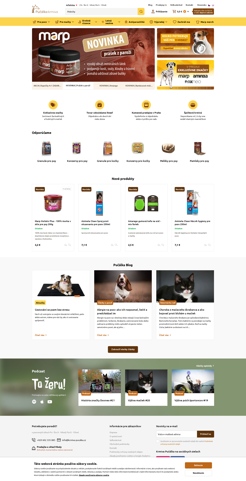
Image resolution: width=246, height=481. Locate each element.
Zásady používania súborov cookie (94, 475)
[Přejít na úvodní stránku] (45, 8)
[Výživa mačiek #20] (146, 381)
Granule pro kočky (108, 160)
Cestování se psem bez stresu (52, 309)
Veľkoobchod (115, 440)
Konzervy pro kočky (138, 160)
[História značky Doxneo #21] (99, 381)
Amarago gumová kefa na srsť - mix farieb (144, 222)
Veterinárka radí (168, 302)
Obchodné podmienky (119, 444)
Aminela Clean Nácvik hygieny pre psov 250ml (192, 222)
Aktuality (40, 302)
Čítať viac (40, 335)
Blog (150, 5)
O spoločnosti (116, 436)
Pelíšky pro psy (169, 160)
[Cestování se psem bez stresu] (61, 286)
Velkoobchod (176, 5)
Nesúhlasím (198, 473)
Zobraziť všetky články (123, 349)
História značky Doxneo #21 (98, 400)
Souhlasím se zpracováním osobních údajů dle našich (186, 442)
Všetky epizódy (204, 365)
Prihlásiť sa (205, 434)
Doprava (113, 432)
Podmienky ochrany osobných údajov (126, 451)
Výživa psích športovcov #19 (191, 400)
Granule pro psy (46, 160)
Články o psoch (105, 302)
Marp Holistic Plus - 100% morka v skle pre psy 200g (53, 222)
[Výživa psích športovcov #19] (193, 381)
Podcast (86, 393)
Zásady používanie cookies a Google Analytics (130, 455)
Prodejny (161, 5)
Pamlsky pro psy (199, 160)
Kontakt (189, 5)
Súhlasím (198, 465)
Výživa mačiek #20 (139, 400)
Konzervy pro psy (77, 160)
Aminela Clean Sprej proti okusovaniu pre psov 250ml (95, 222)
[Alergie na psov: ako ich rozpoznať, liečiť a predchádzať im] (123, 286)
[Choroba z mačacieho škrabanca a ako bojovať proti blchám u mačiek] (185, 286)
